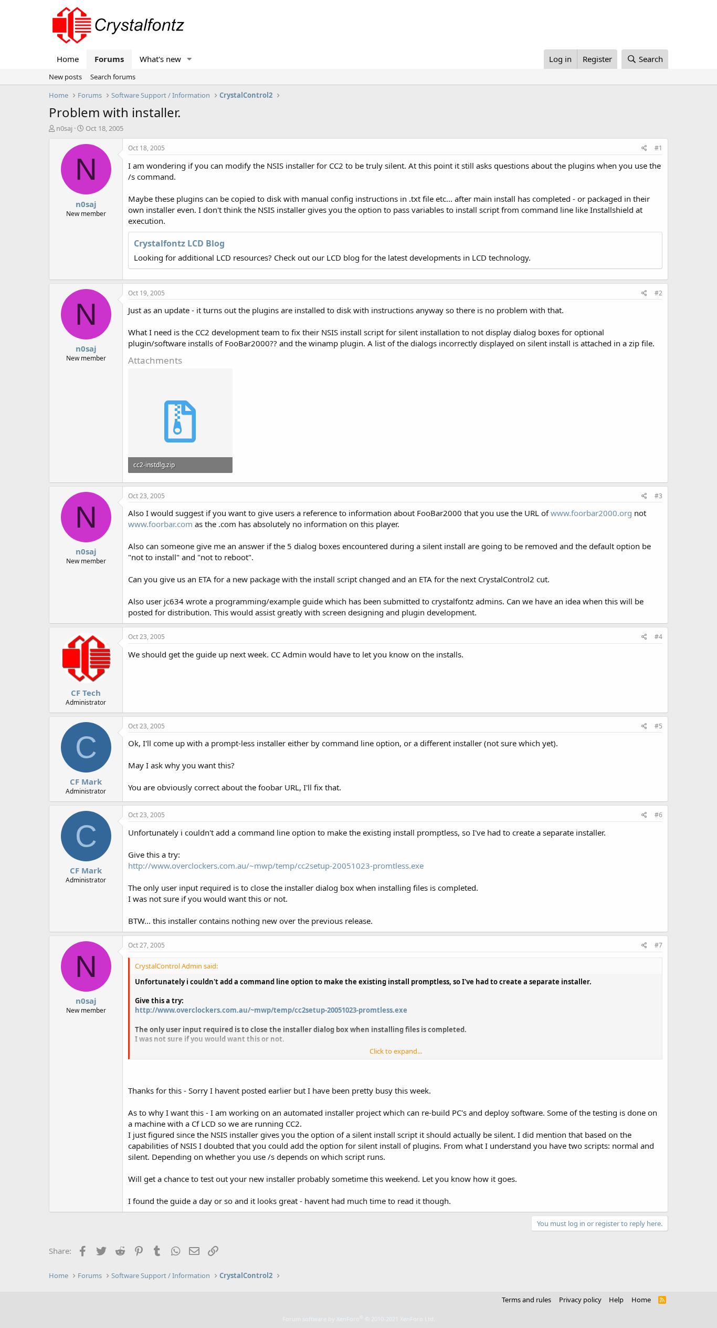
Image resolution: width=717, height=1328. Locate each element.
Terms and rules (526, 1299)
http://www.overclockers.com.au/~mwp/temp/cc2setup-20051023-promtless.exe (276, 865)
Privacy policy (580, 1299)
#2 (658, 293)
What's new (160, 59)
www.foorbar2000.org (591, 513)
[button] (189, 59)
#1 (658, 147)
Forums (109, 59)
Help (616, 1299)
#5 (658, 726)
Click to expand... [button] (396, 1051)
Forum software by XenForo (358, 1319)
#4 (658, 636)
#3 (658, 495)
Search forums (112, 76)
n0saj (64, 128)
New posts (65, 76)
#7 (658, 945)
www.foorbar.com (160, 524)
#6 (658, 814)
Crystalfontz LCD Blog (179, 243)
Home (68, 59)
